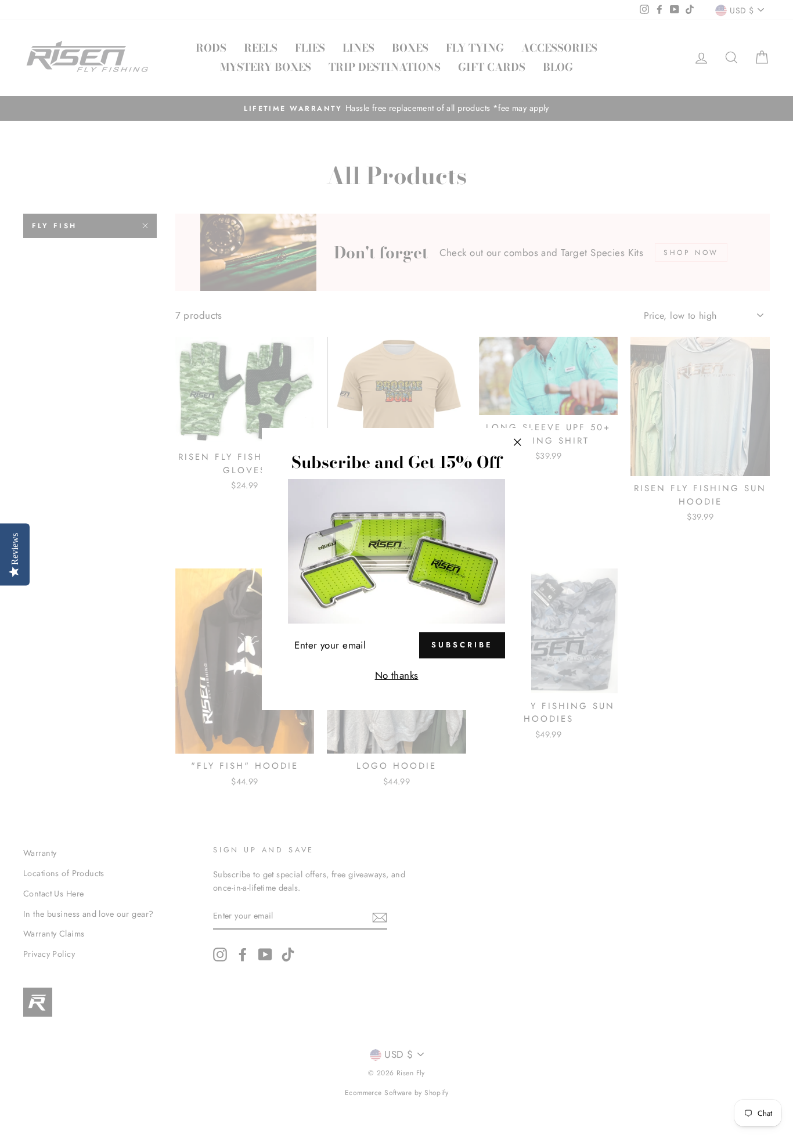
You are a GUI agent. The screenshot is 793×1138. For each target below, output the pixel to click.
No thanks (397, 675)
